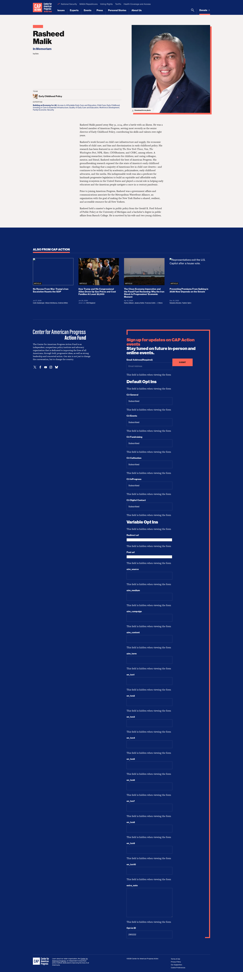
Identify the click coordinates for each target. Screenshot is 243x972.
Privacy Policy (176, 962)
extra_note (132, 885)
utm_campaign (134, 611)
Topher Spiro (186, 303)
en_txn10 (131, 864)
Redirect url (133, 535)
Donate (203, 10)
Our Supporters (176, 965)
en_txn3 (131, 717)
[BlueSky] (56, 367)
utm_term (132, 653)
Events (87, 10)
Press (100, 10)
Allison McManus (51, 303)
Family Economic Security (43, 110)
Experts (74, 10)
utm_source (133, 569)
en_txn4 (131, 738)
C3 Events (132, 416)
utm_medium (133, 590)
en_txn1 (130, 674)
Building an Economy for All (45, 105)
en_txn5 (131, 759)
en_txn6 (131, 780)
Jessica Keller (139, 303)
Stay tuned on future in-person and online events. (161, 346)
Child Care (101, 105)
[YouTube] (46, 367)
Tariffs (118, 4)
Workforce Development (109, 107)
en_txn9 (131, 843)
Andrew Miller (63, 303)
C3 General (132, 395)
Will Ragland (90, 303)
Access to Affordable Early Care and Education (76, 105)
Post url (131, 552)
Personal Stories (117, 10)
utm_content (133, 632)
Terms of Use (175, 959)
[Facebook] (40, 367)
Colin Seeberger (38, 303)
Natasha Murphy (175, 303)
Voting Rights (106, 4)
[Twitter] (35, 367)
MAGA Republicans (88, 4)
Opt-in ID (131, 928)
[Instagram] (51, 367)
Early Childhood (113, 105)
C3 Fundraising (134, 437)
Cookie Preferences (178, 968)
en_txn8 (131, 822)
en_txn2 (131, 696)
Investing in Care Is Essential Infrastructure (50, 107)
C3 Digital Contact (136, 500)
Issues (61, 10)
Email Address (140, 360)
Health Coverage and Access (137, 4)
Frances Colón (150, 303)
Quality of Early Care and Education (83, 107)
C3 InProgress (134, 479)
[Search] (192, 11)
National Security (69, 4)
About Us (136, 10)
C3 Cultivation (134, 458)
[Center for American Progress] (37, 7)
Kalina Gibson (129, 303)
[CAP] (41, 961)
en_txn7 (131, 801)
